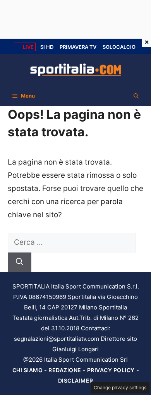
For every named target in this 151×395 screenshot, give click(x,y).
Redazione (64, 370)
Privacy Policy (111, 370)
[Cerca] (19, 262)
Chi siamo (27, 370)
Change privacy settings (120, 387)
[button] (136, 95)
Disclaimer (75, 380)
